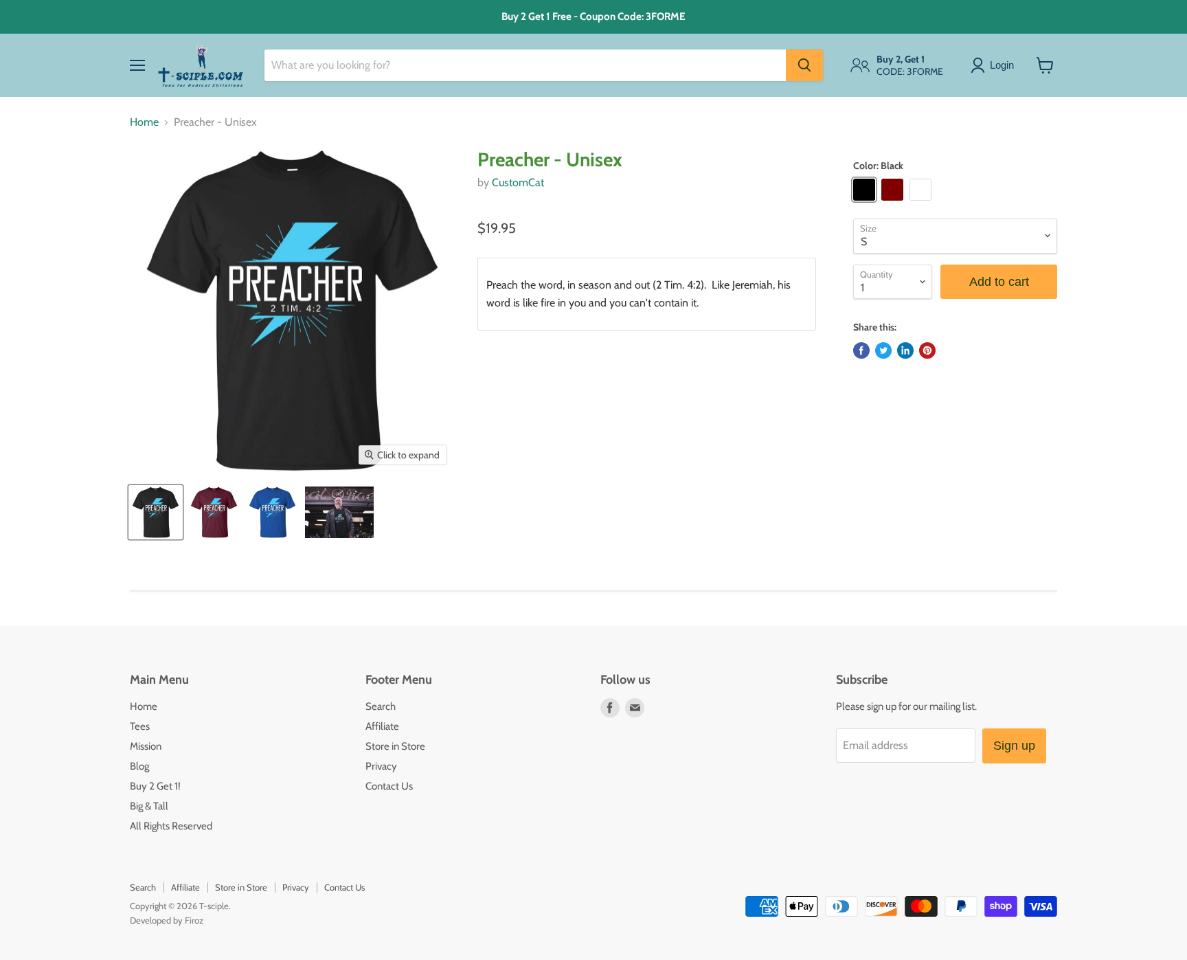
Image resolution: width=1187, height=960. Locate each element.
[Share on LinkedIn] (905, 350)
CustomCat (518, 182)
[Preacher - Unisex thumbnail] (155, 512)
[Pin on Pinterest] (927, 350)
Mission (145, 746)
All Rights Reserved (171, 826)
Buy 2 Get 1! (155, 786)
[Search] (804, 65)
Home (144, 122)
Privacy (381, 766)
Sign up (1014, 745)
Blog (139, 766)
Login (1002, 65)
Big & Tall (149, 806)
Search (380, 706)
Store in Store (395, 746)
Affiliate (382, 726)
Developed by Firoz (166, 920)
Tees (140, 726)
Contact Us (389, 786)
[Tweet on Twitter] (883, 350)
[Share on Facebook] (861, 350)
